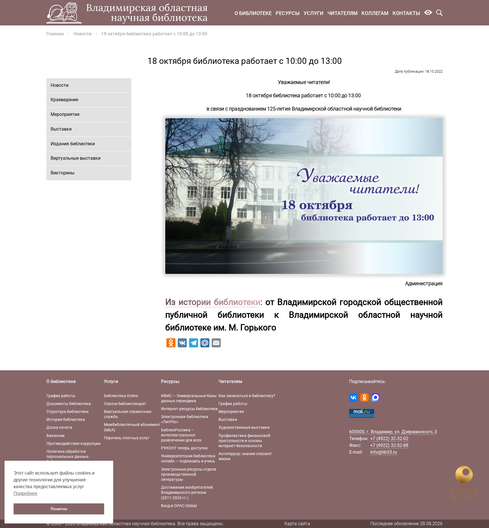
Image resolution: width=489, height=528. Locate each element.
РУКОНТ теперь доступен (184, 448)
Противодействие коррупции (73, 443)
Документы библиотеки (68, 403)
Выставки (61, 129)
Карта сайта (297, 523)
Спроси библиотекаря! (125, 403)
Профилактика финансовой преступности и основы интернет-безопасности (244, 440)
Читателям (342, 13)
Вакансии (55, 435)
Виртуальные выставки (75, 158)
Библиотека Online (121, 395)
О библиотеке (253, 13)
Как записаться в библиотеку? (246, 395)
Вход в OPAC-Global (179, 505)
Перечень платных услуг (126, 438)
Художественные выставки (244, 427)
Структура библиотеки (67, 411)
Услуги (313, 13)
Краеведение (64, 99)
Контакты (406, 13)
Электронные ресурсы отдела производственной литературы (188, 474)
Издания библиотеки (73, 143)
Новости (82, 33)
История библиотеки (65, 419)
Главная (55, 33)
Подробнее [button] (25, 493)
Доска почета (59, 427)
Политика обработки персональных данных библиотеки (67, 456)
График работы (60, 395)
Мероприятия (65, 114)
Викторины (62, 173)
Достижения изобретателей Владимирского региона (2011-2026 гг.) (187, 492)
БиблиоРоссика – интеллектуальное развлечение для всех (181, 435)
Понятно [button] (59, 509)
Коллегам (375, 13)
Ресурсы (288, 13)
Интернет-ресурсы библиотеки (189, 408)
